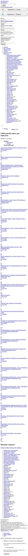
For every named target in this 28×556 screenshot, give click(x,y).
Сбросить (3, 44)
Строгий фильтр (9, 547)
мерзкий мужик (11, 106)
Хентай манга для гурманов (14, 55)
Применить (6, 554)
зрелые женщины (11, 86)
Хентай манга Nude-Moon (13, 60)
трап (8, 78)
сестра (8, 91)
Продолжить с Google (14, 9)
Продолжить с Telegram (14, 14)
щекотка (9, 122)
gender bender (10, 80)
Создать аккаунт (8, 7)
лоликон (9, 70)
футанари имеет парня (12, 75)
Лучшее (9, 143)
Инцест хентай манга (12, 66)
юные (8, 104)
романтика (9, 96)
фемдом (9, 98)
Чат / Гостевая (7, 48)
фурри (8, 87)
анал (8, 84)
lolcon (8, 76)
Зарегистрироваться (5, 38)
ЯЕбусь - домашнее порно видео (15, 59)
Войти (4, 5)
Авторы (6, 51)
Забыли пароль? (9, 21)
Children (3, 447)
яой (7, 71)
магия (8, 117)
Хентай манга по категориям (14, 62)
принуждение (10, 108)
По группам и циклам (12, 68)
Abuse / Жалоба (7, 534)
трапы (8, 92)
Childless (7, 447)
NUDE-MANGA (5, 530)
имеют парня (10, 88)
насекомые (9, 115)
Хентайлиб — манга (12, 57)
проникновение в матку (13, 121)
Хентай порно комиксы (13, 56)
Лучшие (6, 128)
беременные (10, 82)
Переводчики (7, 49)
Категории (6, 53)
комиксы (9, 102)
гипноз (8, 95)
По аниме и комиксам (12, 67)
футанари (9, 72)
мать (8, 83)
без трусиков (10, 118)
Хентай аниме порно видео (14, 63)
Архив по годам (8, 52)
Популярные (10, 142)
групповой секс (11, 107)
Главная (6, 47)
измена (8, 94)
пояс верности (10, 90)
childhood (12, 447)
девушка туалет (10, 114)
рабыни (8, 112)
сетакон (8, 74)
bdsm (8, 110)
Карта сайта (7, 533)
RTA (5, 535)
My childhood (18, 447)
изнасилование (10, 79)
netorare (8, 103)
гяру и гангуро (10, 99)
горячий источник (11, 119)
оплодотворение (11, 100)
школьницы (10, 111)
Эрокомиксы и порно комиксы (14, 64)
